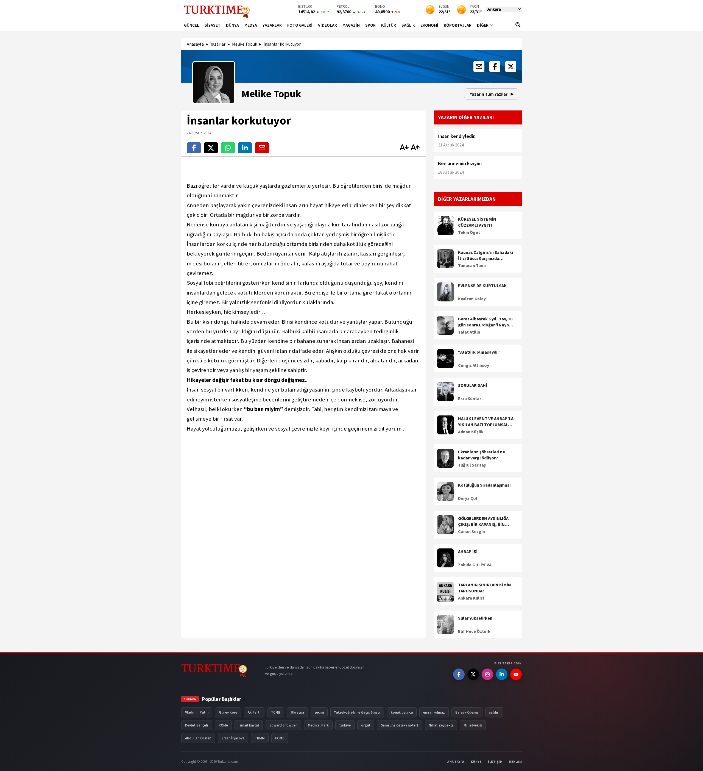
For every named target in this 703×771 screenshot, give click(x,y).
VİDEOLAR (327, 25)
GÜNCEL (191, 25)
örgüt (365, 725)
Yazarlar (217, 44)
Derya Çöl (467, 498)
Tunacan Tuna (472, 265)
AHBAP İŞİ (468, 551)
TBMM (260, 738)
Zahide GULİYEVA (475, 564)
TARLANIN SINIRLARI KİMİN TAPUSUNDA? (484, 587)
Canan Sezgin (471, 531)
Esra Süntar (469, 398)
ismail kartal (248, 725)
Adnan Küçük (471, 431)
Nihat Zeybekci (441, 725)
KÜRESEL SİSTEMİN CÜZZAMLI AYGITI (477, 222)
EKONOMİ (429, 25)
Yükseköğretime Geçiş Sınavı (357, 712)
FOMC (279, 738)
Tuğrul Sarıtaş (472, 465)
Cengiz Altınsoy (473, 365)
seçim (319, 712)
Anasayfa (195, 44)
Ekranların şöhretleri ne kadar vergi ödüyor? (481, 455)
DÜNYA (232, 25)
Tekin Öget (469, 232)
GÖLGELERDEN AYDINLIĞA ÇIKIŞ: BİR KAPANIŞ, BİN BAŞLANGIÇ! (483, 521)
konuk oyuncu (402, 712)
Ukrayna (297, 712)
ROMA (223, 725)
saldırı (494, 712)
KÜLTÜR (388, 25)
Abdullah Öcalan (198, 738)
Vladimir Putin (196, 712)
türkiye (345, 725)
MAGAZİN (351, 25)
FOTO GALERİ (300, 25)
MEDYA (250, 25)
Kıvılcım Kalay (472, 298)
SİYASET (213, 25)
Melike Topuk (244, 44)
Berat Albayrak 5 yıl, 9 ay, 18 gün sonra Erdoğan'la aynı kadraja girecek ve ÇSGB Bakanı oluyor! (485, 322)
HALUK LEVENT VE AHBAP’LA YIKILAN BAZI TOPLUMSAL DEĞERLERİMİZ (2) (486, 422)
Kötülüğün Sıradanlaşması (484, 485)
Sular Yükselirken (475, 618)
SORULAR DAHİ (472, 385)
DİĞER (483, 25)
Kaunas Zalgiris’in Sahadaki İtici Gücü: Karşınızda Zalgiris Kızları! (485, 255)
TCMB (275, 712)
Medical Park (318, 725)
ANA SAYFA (455, 761)
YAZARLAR (272, 25)
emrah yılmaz (434, 712)
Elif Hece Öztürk (474, 631)
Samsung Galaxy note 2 (399, 725)
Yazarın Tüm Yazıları (489, 94)
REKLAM (515, 761)
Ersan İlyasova (233, 738)
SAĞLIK (408, 25)
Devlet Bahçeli (196, 725)
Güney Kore (228, 712)
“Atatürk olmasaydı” (479, 352)
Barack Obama (467, 712)
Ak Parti (254, 712)
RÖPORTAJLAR (458, 25)
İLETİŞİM (495, 761)
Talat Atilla (469, 332)
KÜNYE (476, 761)
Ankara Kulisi (471, 598)
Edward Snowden (283, 725)
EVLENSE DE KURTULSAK (482, 285)
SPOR (370, 25)
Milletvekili (473, 725)
